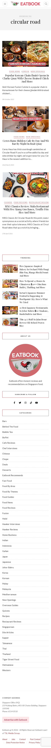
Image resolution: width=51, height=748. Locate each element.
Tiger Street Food (10, 659)
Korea (5, 572)
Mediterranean (9, 594)
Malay (5, 583)
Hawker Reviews (10, 529)
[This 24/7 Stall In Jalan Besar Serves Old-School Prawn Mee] (10, 322)
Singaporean (8, 627)
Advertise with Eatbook (15, 719)
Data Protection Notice (15, 742)
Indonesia (6, 545)
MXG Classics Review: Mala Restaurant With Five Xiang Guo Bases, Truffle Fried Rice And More (27, 209)
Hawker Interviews (11, 524)
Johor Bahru (8, 567)
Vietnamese (7, 665)
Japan (5, 556)
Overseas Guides (10, 605)
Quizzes (6, 610)
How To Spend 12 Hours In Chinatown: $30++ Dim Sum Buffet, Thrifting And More (33, 284)
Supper (5, 637)
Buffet (5, 437)
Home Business (9, 535)
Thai (4, 648)
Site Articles (8, 632)
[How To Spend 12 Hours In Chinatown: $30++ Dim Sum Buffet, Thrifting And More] (10, 284)
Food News (14, 71)
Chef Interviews (9, 448)
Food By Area (8, 486)
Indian (5, 540)
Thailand (6, 654)
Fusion (5, 513)
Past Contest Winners (38, 739)
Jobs (13, 739)
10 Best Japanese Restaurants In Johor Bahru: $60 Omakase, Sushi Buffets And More (34, 310)
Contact (22, 739)
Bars (4, 421)
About (4, 739)
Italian (5, 551)
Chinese (8, 202)
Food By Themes (10, 491)
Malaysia (6, 589)
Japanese (6, 562)
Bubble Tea (7, 432)
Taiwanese (7, 643)
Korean (25, 71)
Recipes (6, 616)
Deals (5, 464)
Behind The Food (10, 426)
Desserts (6, 470)
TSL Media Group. (12, 733)
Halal (4, 518)
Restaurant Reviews (39, 202)
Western (6, 670)
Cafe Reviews (8, 443)
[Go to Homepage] (25, 4)
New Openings (38, 71)
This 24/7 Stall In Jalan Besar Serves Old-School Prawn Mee (33, 322)
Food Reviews (20, 202)
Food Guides (8, 497)
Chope (5, 459)
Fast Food (7, 480)
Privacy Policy (34, 742)
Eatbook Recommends (12, 475)
